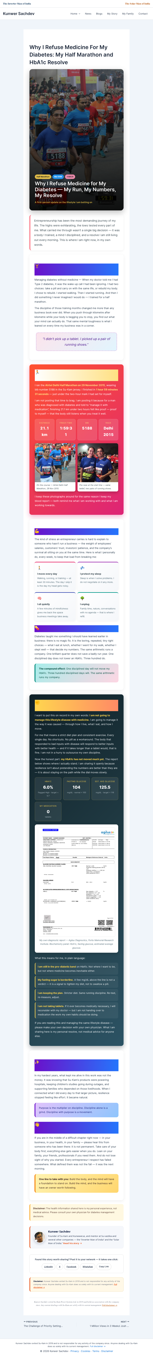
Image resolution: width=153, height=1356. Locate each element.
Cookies (85, 1351)
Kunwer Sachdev (19, 13)
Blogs (99, 13)
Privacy (75, 1351)
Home (74, 13)
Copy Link (104, 1266)
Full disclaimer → (109, 1305)
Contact (143, 13)
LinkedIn (48, 1266)
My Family (128, 13)
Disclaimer (107, 1351)
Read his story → (72, 1243)
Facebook (71, 1266)
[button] (78, 14)
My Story (112, 13)
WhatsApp (88, 1266)
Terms (95, 1351)
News (88, 13)
